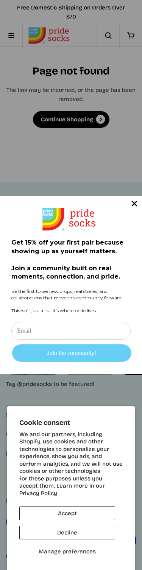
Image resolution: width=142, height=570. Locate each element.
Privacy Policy (38, 493)
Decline (67, 532)
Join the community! (71, 353)
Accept (67, 513)
